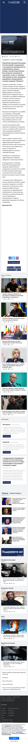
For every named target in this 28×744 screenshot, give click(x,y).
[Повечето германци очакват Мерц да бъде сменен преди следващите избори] (14, 380)
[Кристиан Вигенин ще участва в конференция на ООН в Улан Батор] (14, 332)
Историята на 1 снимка (7, 720)
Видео (3, 717)
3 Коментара (14, 262)
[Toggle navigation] (24, 2)
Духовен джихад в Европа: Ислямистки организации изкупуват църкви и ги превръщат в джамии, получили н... (18, 530)
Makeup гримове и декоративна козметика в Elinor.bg (14, 673)
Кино (2, 616)
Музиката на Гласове (8, 643)
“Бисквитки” (7, 726)
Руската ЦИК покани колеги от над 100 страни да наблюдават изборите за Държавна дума (13, 365)
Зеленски (11, 267)
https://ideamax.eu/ (7, 681)
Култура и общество (13, 708)
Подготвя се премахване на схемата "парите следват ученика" (19, 509)
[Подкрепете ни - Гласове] (12, 552)
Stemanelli (5, 677)
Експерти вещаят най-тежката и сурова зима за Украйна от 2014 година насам (13, 411)
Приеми (14, 738)
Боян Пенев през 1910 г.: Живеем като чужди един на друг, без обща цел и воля (13, 580)
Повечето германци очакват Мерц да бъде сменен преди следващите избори (13, 389)
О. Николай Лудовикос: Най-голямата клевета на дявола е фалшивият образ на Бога (14, 608)
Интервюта (11, 713)
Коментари (11, 715)
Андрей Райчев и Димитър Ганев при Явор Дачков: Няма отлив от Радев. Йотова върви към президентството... (18, 520)
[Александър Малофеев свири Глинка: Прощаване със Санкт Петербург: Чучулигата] (14, 653)
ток (19, 270)
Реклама (3, 697)
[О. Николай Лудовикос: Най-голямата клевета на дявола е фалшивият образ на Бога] (14, 598)
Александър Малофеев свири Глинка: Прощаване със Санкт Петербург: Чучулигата (13, 663)
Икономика (10, 711)
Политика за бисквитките (7, 700)
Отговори (7, 436)
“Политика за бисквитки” (18, 733)
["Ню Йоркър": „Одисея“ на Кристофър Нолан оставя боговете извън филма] (14, 626)
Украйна (18, 267)
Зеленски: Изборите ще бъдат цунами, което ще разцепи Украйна (13, 319)
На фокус (4, 708)
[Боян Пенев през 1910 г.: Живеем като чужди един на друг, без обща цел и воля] (14, 570)
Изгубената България (8, 560)
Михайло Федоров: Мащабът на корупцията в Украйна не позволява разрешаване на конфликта (12, 295)
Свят (3, 715)
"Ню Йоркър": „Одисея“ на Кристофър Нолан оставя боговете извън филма (13, 635)
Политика (4, 713)
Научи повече (14, 741)
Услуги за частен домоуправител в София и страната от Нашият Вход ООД (13, 688)
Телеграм (19, 60)
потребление (12, 270)
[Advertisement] (14, 19)
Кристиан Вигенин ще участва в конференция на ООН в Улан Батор (12, 341)
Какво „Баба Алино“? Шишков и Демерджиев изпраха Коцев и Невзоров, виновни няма (18, 539)
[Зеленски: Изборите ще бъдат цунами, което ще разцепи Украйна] (14, 310)
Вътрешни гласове (7, 588)
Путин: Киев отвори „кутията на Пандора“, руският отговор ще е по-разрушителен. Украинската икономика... (19, 501)
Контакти (9, 697)
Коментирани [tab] (15, 493)
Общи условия (16, 697)
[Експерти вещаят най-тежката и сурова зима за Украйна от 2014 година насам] (14, 402)
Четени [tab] (5, 493)
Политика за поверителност (8, 699)
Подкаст (4, 711)
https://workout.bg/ (7, 684)
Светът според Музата (7, 722)
